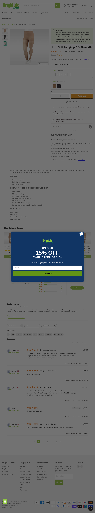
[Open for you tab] (5, 501)
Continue (48, 273)
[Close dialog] (81, 234)
